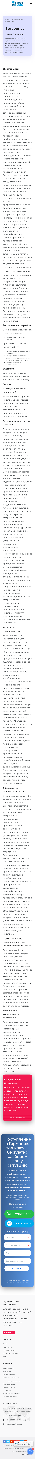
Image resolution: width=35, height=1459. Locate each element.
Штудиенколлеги (9, 1375)
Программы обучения (11, 1378)
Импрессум (20, 1448)
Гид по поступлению (10, 1353)
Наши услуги (7, 1347)
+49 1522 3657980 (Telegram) (16, 1420)
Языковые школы (9, 1384)
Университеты (8, 1368)
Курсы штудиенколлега (11, 1381)
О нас (5, 1344)
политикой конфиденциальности (17, 1282)
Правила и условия (9, 1448)
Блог (4, 1356)
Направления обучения (11, 1393)
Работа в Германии (10, 1397)
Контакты (6, 1445)
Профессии (7, 1390)
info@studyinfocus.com (14, 1424)
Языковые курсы (9, 1387)
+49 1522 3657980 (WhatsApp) (16, 1416)
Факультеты (7, 1371)
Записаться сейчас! (17, 1117)
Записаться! (9, 1333)
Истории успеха (8, 1350)
